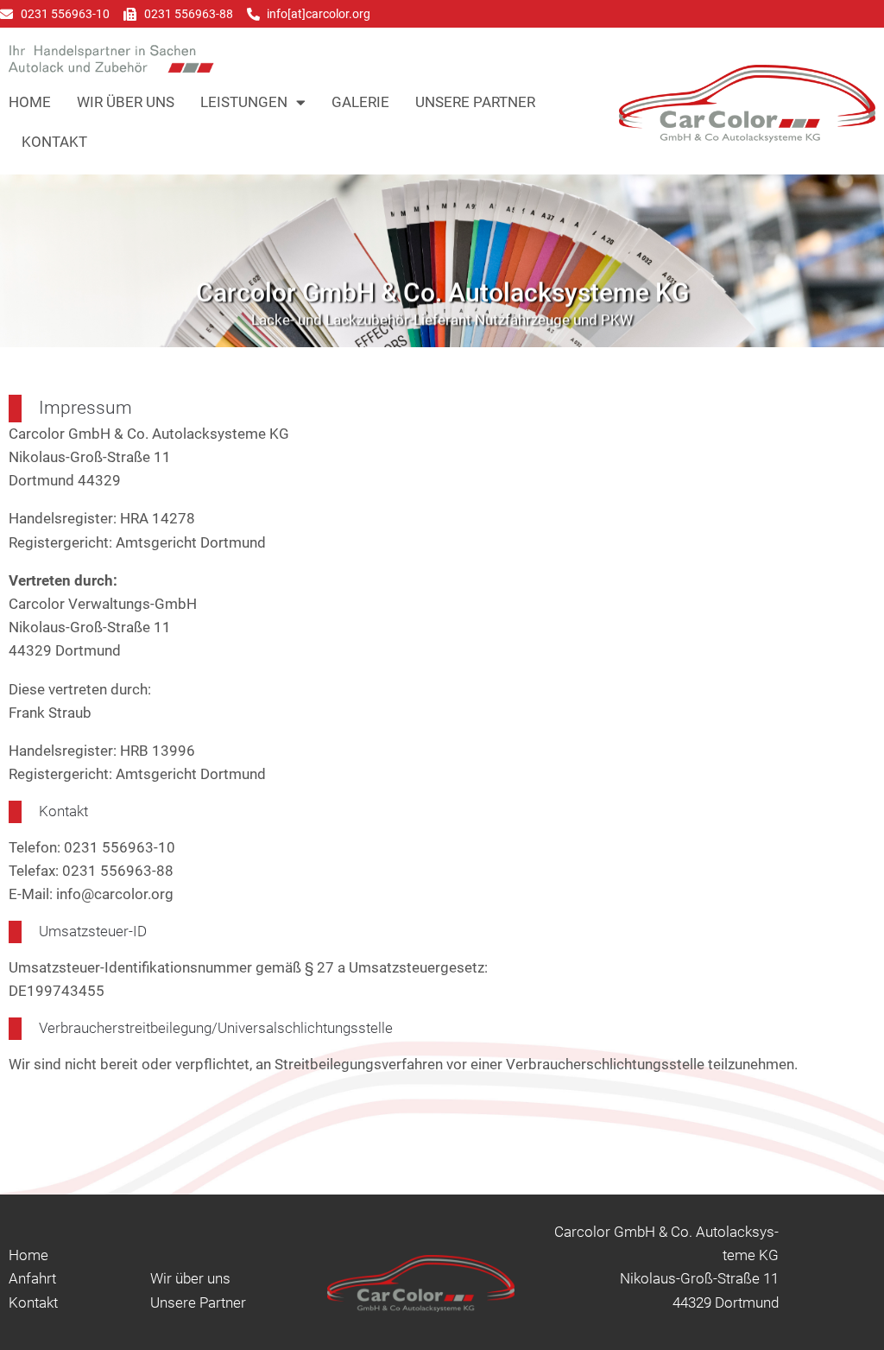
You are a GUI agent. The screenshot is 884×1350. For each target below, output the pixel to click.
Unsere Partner (475, 102)
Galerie (360, 102)
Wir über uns (125, 102)
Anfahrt (32, 1278)
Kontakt (54, 141)
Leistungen (243, 102)
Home (30, 102)
